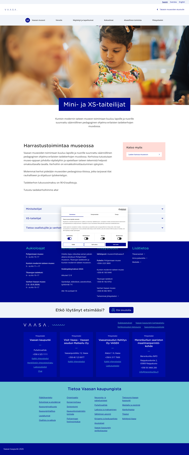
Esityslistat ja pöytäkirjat (49, 402)
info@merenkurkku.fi (148, 372)
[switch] (86, 238)
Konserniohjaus (74, 402)
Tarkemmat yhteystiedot (107, 296)
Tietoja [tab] (116, 214)
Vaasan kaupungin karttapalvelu (150, 323)
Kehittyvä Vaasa (129, 418)
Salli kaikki (115, 244)
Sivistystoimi (72, 406)
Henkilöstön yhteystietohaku (40, 362)
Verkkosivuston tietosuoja (129, 327)
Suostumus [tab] (72, 214)
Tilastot (125, 414)
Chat (40, 371)
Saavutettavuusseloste (154, 327)
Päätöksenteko (45, 397)
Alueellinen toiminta (133, 20)
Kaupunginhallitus (47, 411)
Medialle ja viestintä (131, 405)
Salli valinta (94, 244)
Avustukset (99, 423)
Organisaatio (72, 397)
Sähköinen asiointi (102, 414)
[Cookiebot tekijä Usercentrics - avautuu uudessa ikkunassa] (119, 210)
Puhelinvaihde (100, 405)
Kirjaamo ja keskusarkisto (105, 418)
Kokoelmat (108, 20)
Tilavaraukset (137, 254)
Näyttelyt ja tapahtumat (83, 20)
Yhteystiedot (157, 20)
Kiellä (73, 244)
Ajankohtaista (128, 409)
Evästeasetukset (125, 323)
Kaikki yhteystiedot (40, 358)
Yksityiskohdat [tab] (94, 214)
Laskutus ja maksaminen (105, 409)
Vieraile (59, 20)
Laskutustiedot (40, 367)
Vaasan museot (38, 20)
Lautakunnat (44, 415)
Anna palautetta (138, 258)
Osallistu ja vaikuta (47, 420)
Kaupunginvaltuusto (48, 406)
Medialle (135, 262)
